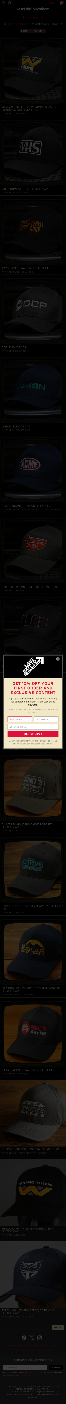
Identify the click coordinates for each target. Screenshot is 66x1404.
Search (9, 2)
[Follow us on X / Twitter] (31, 1337)
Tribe (24, 1394)
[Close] (58, 659)
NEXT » (57, 1327)
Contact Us (33, 1350)
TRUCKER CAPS (40, 24)
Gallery (27, 1346)
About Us (39, 1346)
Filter (38, 31)
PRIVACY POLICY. (42, 1389)
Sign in (52, 3)
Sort (24, 31)
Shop (10, 1346)
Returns (21, 1350)
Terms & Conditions (35, 1372)
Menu (3, 2)
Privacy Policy (24, 1375)
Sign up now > (33, 734)
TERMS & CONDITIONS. (25, 1389)
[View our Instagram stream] (39, 1337)
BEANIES (57, 24)
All (6, 24)
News (18, 1346)
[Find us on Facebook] (24, 1337)
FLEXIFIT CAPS (19, 24)
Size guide (52, 1346)
